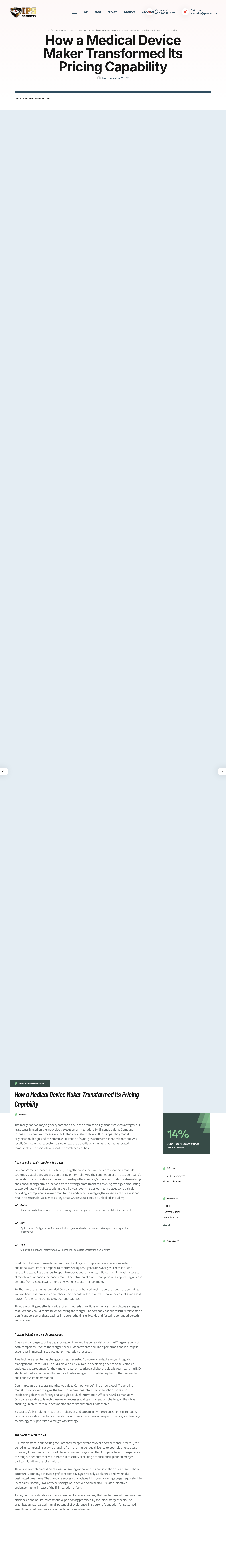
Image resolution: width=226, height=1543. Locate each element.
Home (85, 12)
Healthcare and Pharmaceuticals (33, 98)
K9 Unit (167, 1206)
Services (112, 12)
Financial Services (172, 1181)
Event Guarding (171, 1217)
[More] (74, 11)
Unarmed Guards (171, 1212)
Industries (129, 12)
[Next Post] (221, 771)
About (98, 12)
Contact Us (148, 12)
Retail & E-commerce (174, 1176)
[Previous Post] (4, 771)
